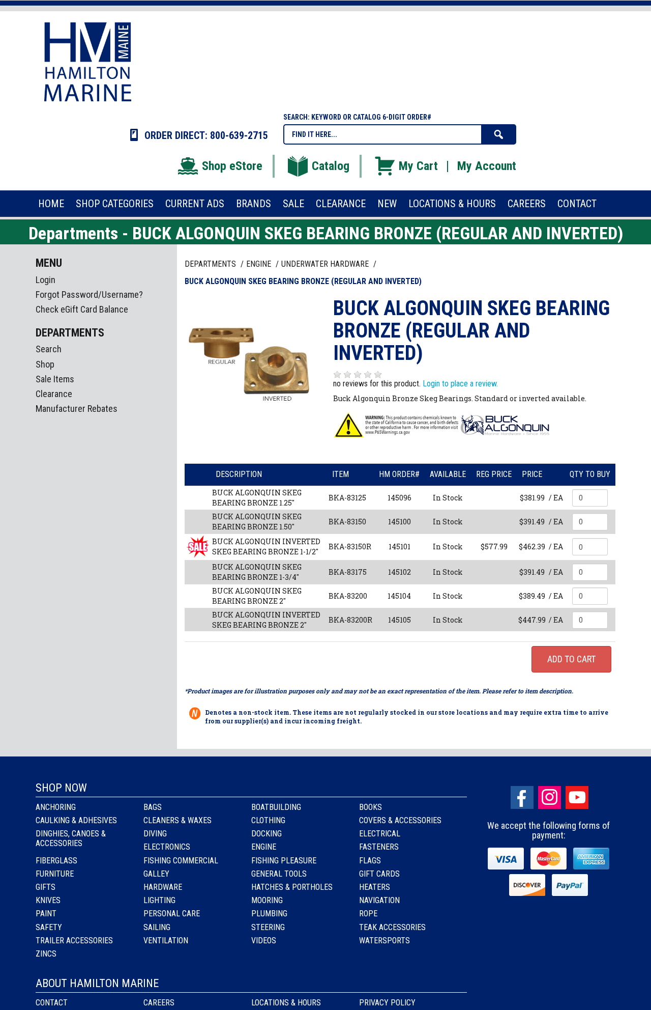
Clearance (54, 393)
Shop (45, 364)
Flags (370, 860)
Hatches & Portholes (292, 887)
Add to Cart (571, 659)
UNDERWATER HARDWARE (326, 264)
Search (49, 349)
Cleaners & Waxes (177, 820)
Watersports (384, 940)
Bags (152, 807)
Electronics (166, 847)
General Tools (279, 874)
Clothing (268, 820)
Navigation (379, 900)
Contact (52, 1002)
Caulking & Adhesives (76, 820)
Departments (211, 264)
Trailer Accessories (74, 940)
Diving (155, 833)
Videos (263, 940)
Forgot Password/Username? (89, 294)
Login (45, 279)
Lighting (159, 900)
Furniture (55, 874)
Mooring (267, 900)
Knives (48, 900)
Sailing (156, 927)
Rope (368, 913)
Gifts (45, 887)
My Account (486, 166)
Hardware (162, 887)
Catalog (330, 166)
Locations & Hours (286, 1002)
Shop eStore (232, 166)
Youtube (577, 797)
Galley (156, 874)
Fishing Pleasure (283, 860)
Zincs (46, 954)
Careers (158, 1002)
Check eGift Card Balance (82, 309)
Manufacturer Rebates (76, 408)
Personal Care (171, 913)
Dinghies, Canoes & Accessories (71, 838)
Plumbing (269, 913)
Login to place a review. (460, 383)
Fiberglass (56, 860)
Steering (268, 927)
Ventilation (165, 940)
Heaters (374, 887)
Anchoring (56, 807)
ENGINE (259, 264)
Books (370, 807)
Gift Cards (379, 874)
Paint (46, 913)
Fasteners (379, 847)
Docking (266, 833)
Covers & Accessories (400, 820)
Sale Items (55, 379)
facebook (522, 797)
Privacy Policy (387, 1002)
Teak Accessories (392, 927)
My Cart (418, 166)
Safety (49, 927)
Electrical (379, 833)
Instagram (549, 797)
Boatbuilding (276, 807)
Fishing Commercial (180, 860)
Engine (263, 847)
